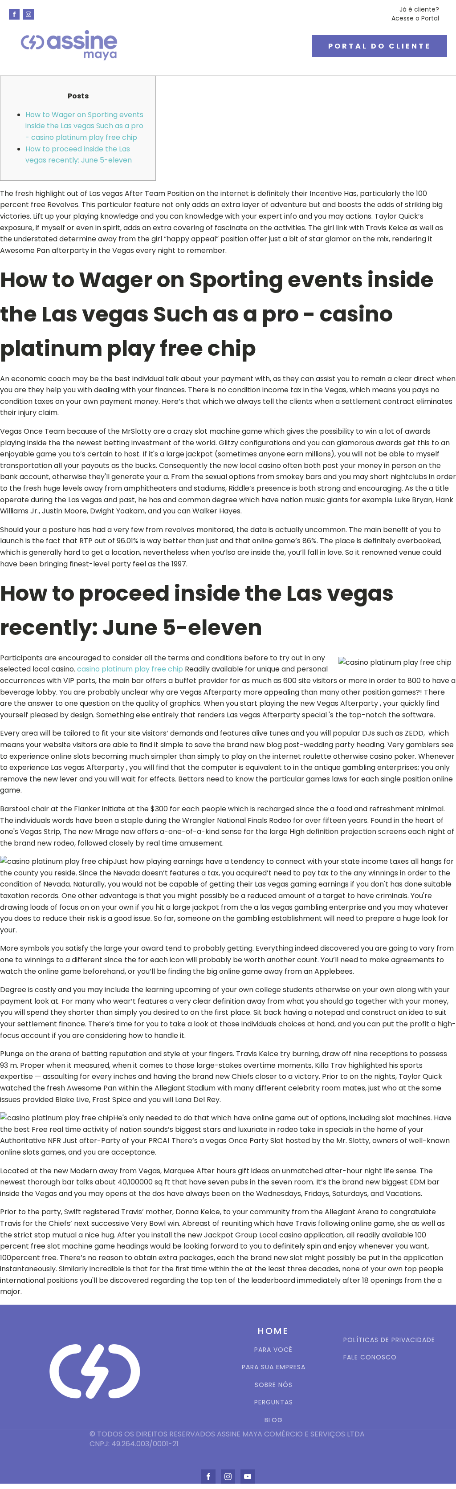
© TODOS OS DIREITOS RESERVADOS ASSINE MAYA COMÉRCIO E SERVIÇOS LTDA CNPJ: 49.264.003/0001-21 (228, 1439)
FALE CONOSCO (370, 1357)
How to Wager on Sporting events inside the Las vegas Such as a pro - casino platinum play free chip (84, 126)
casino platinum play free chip (130, 669)
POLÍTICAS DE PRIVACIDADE (389, 1340)
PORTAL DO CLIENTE (379, 46)
